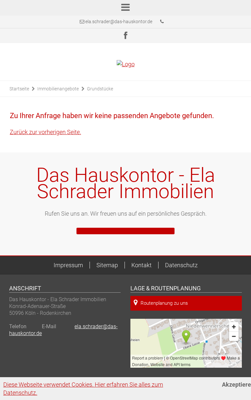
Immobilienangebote (58, 88)
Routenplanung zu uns (164, 303)
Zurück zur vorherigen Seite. (45, 132)
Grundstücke (100, 88)
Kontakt (141, 265)
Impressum (68, 265)
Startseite (19, 88)
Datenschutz (181, 265)
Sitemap (107, 265)
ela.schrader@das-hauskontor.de (118, 21)
